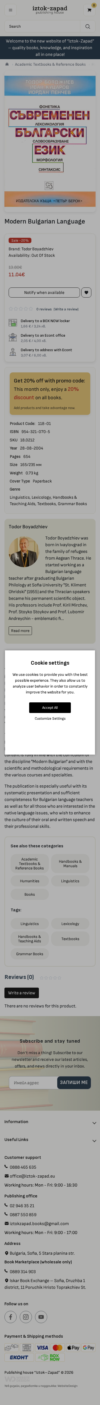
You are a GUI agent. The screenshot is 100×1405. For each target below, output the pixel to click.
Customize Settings (50, 718)
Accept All (50, 707)
